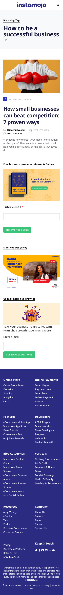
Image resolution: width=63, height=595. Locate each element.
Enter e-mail (13, 207)
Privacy (46, 585)
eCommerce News (13, 491)
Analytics (8, 397)
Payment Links (43, 389)
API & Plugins (42, 422)
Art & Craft (41, 463)
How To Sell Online (13, 495)
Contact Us (41, 528)
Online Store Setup (13, 385)
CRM (6, 401)
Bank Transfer (11, 430)
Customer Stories (13, 532)
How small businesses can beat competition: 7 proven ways (31, 115)
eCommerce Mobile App (16, 422)
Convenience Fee (12, 434)
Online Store (11, 380)
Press (38, 520)
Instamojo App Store (15, 426)
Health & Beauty (44, 479)
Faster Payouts (43, 405)
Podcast (7, 524)
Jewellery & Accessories (48, 483)
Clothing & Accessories (47, 459)
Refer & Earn (10, 553)
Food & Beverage (44, 475)
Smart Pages (42, 385)
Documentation (43, 426)
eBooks (7, 516)
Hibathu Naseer (16, 130)
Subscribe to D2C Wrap (19, 354)
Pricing (7, 545)
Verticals (41, 453)
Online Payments (46, 380)
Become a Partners (14, 549)
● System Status (12, 557)
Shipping (7, 393)
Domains (8, 389)
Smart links (41, 393)
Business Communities (15, 528)
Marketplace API (44, 442)
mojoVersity (10, 512)
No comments (14, 133)
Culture (39, 516)
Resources (10, 506)
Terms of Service (32, 585)
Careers (39, 524)
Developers (42, 417)
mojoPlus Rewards (13, 438)
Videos (7, 520)
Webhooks (41, 438)
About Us (40, 512)
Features (9, 417)
